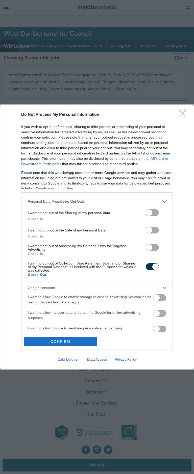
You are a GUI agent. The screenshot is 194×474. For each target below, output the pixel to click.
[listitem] (97, 201)
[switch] (152, 212)
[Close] (184, 115)
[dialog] (97, 237)
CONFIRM (60, 341)
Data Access (97, 359)
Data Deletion (68, 359)
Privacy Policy (126, 359)
